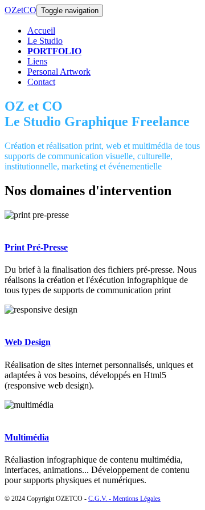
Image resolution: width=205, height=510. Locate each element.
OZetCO (20, 10)
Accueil (41, 30)
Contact (41, 82)
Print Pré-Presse (36, 247)
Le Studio (45, 41)
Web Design (28, 342)
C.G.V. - (100, 499)
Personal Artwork (59, 71)
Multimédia (27, 437)
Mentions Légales (137, 499)
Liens (37, 61)
